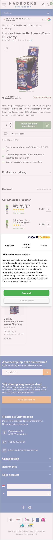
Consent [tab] (9, 246)
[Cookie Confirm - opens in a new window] (39, 237)
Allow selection (26, 300)
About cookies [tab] (26, 245)
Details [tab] (43, 246)
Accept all (26, 293)
